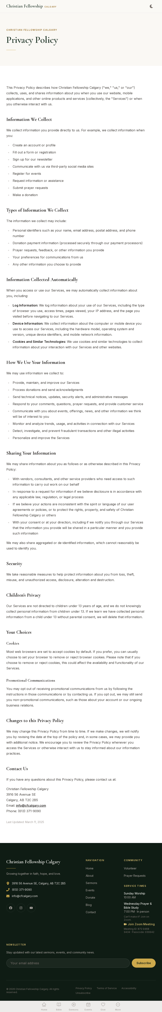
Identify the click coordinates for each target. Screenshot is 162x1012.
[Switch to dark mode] (151, 6)
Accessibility (129, 988)
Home (89, 868)
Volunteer (130, 868)
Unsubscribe (83, 992)
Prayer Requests (135, 875)
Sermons (91, 883)
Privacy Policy (84, 988)
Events (90, 890)
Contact (91, 912)
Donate (90, 897)
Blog (89, 904)
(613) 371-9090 (22, 889)
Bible (59, 1009)
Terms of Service (107, 988)
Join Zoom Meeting (141, 924)
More (118, 1009)
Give (103, 1009)
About (89, 875)
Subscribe (144, 963)
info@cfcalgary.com (31, 805)
